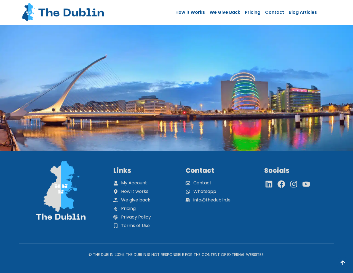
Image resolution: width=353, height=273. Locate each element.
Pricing (252, 12)
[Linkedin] (269, 184)
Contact (274, 12)
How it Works (190, 12)
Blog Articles (303, 12)
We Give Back (225, 12)
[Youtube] (306, 184)
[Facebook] (281, 184)
